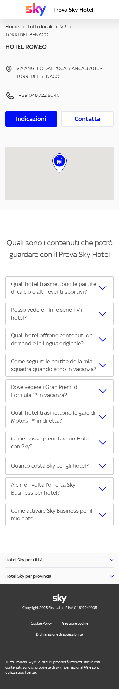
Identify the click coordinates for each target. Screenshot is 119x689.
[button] (59, 288)
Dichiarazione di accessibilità (59, 634)
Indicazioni (31, 119)
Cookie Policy (41, 623)
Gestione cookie (75, 623)
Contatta (87, 119)
